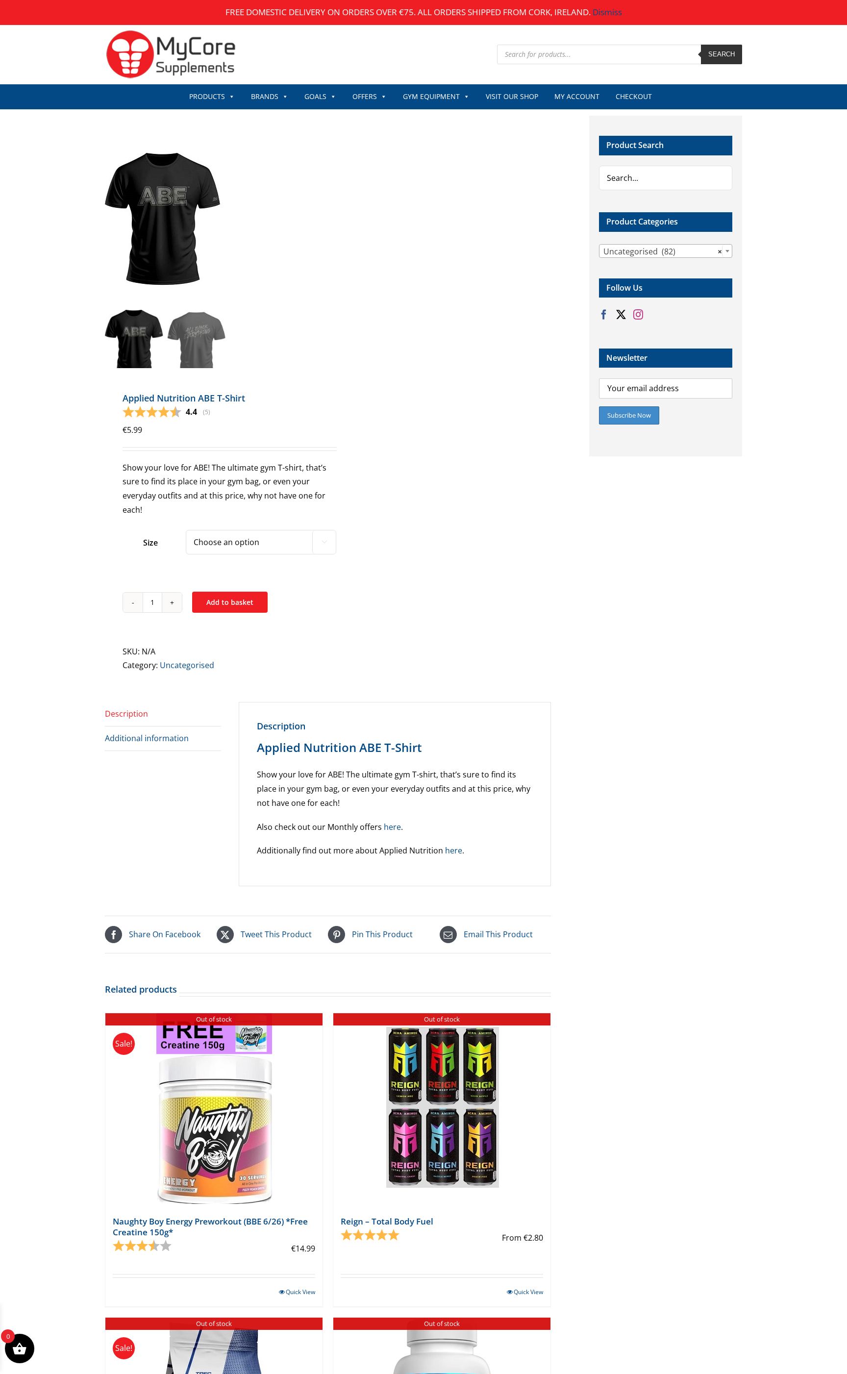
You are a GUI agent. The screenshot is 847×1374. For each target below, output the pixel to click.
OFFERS (364, 96)
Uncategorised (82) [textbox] (662, 251)
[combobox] (665, 251)
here (392, 827)
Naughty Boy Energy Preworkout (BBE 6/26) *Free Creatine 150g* (210, 1227)
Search (721, 54)
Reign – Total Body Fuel (387, 1221)
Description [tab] (126, 713)
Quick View (300, 1292)
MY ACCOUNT (576, 96)
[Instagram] (638, 315)
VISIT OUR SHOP (512, 96)
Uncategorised (187, 665)
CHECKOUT (634, 96)
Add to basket (229, 602)
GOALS (315, 96)
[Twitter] (621, 315)
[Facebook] (604, 315)
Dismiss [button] (607, 12)
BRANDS (264, 96)
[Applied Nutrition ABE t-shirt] (227, 211)
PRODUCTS (207, 96)
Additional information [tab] (147, 738)
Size (150, 542)
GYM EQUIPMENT (431, 96)
